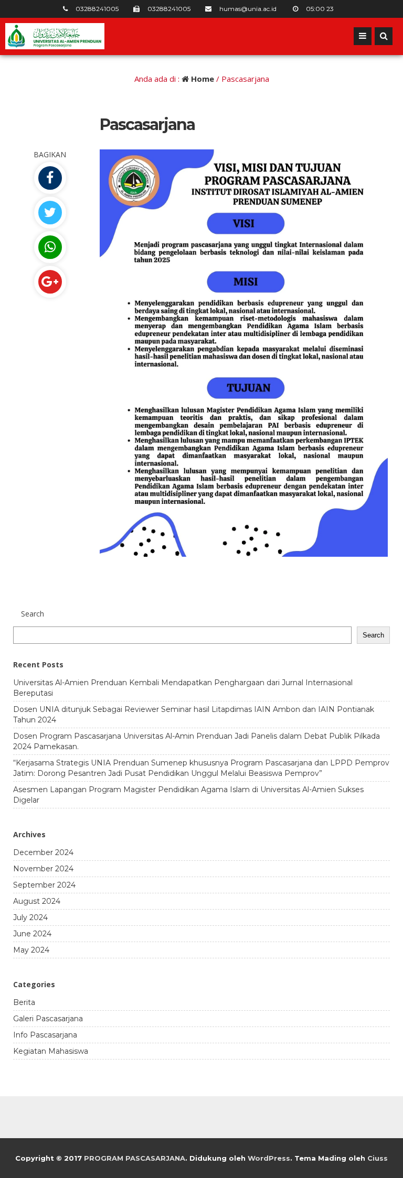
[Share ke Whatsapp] (49, 247)
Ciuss (377, 1158)
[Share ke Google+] (49, 282)
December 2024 (43, 852)
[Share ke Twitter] (49, 213)
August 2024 (36, 901)
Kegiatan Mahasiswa (50, 1051)
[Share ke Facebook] (49, 178)
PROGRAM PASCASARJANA (134, 1158)
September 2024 (44, 885)
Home (201, 78)
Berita (24, 1002)
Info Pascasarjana (45, 1035)
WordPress (269, 1158)
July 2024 (30, 917)
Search (373, 635)
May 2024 (31, 950)
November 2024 (43, 868)
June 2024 (32, 933)
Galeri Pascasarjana (48, 1018)
